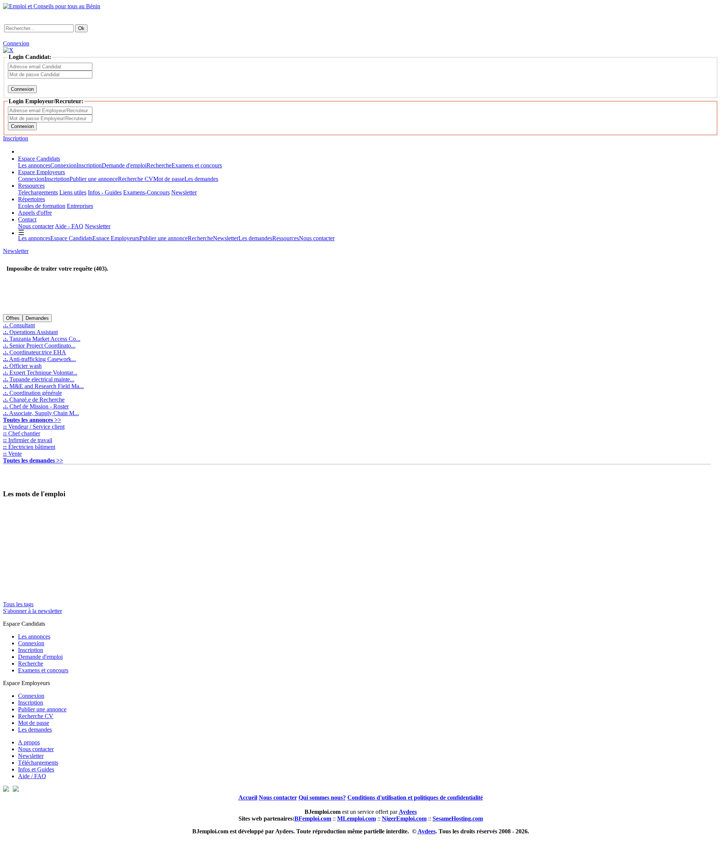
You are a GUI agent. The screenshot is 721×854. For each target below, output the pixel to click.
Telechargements (38, 192)
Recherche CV (135, 179)
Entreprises (80, 206)
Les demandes (201, 179)
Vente (12, 453)
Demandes (37, 318)
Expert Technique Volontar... (40, 372)
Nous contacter (36, 226)
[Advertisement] (91, 301)
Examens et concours (197, 165)
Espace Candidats (39, 158)
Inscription (15, 138)
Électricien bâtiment (29, 447)
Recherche (159, 165)
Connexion (16, 43)
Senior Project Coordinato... (39, 345)
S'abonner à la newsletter (32, 611)
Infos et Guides (36, 769)
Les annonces (34, 165)
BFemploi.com (312, 818)
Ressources (31, 185)
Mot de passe (168, 179)
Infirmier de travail (27, 440)
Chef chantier (21, 433)
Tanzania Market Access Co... (41, 339)
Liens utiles (72, 192)
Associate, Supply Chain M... (41, 413)
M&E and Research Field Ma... (43, 386)
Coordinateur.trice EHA (34, 352)
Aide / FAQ (32, 776)
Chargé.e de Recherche (34, 399)
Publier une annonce (93, 179)
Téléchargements (38, 762)
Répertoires (31, 199)
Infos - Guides (105, 192)
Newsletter (184, 192)
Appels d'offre (35, 212)
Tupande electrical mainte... (38, 379)
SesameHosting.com (458, 818)
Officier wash (22, 366)
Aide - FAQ (69, 226)
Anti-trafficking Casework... (39, 359)
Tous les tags (18, 604)
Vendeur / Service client (34, 426)
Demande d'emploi (124, 165)
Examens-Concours (146, 192)
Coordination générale (32, 393)
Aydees (427, 831)
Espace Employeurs (41, 172)
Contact (27, 219)
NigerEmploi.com (404, 818)
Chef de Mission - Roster (36, 406)
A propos (29, 742)
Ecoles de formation (41, 206)
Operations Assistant (30, 332)
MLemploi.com (356, 818)
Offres (13, 318)
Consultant (19, 325)
